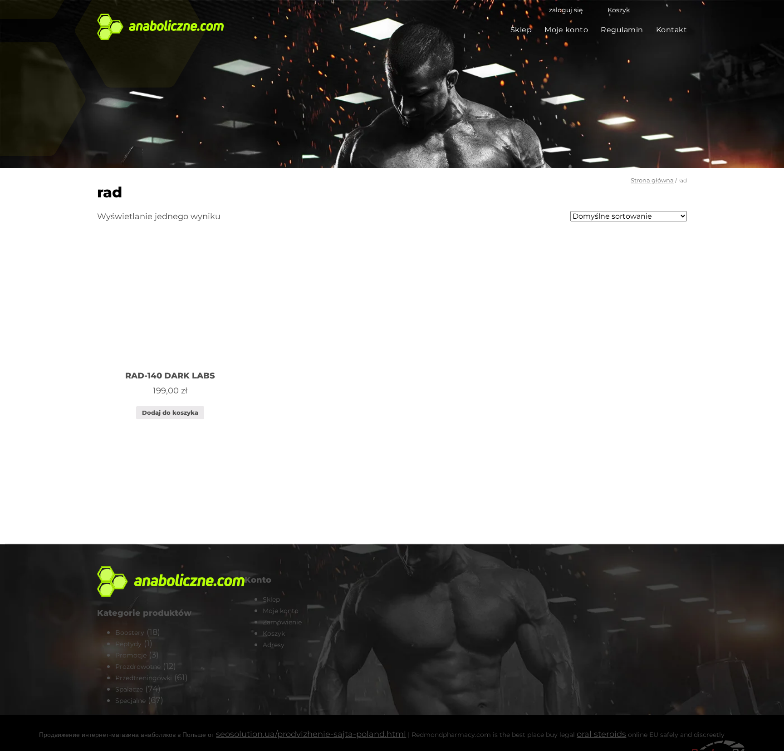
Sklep (521, 29)
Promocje (131, 655)
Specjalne (130, 701)
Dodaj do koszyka (170, 412)
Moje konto (566, 29)
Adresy (273, 645)
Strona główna (652, 180)
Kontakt (671, 29)
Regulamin (622, 29)
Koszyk (619, 10)
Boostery (129, 632)
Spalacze (129, 689)
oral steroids (601, 734)
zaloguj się (566, 10)
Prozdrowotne (138, 667)
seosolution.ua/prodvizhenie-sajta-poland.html (311, 734)
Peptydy (128, 644)
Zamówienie (282, 622)
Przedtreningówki (143, 678)
